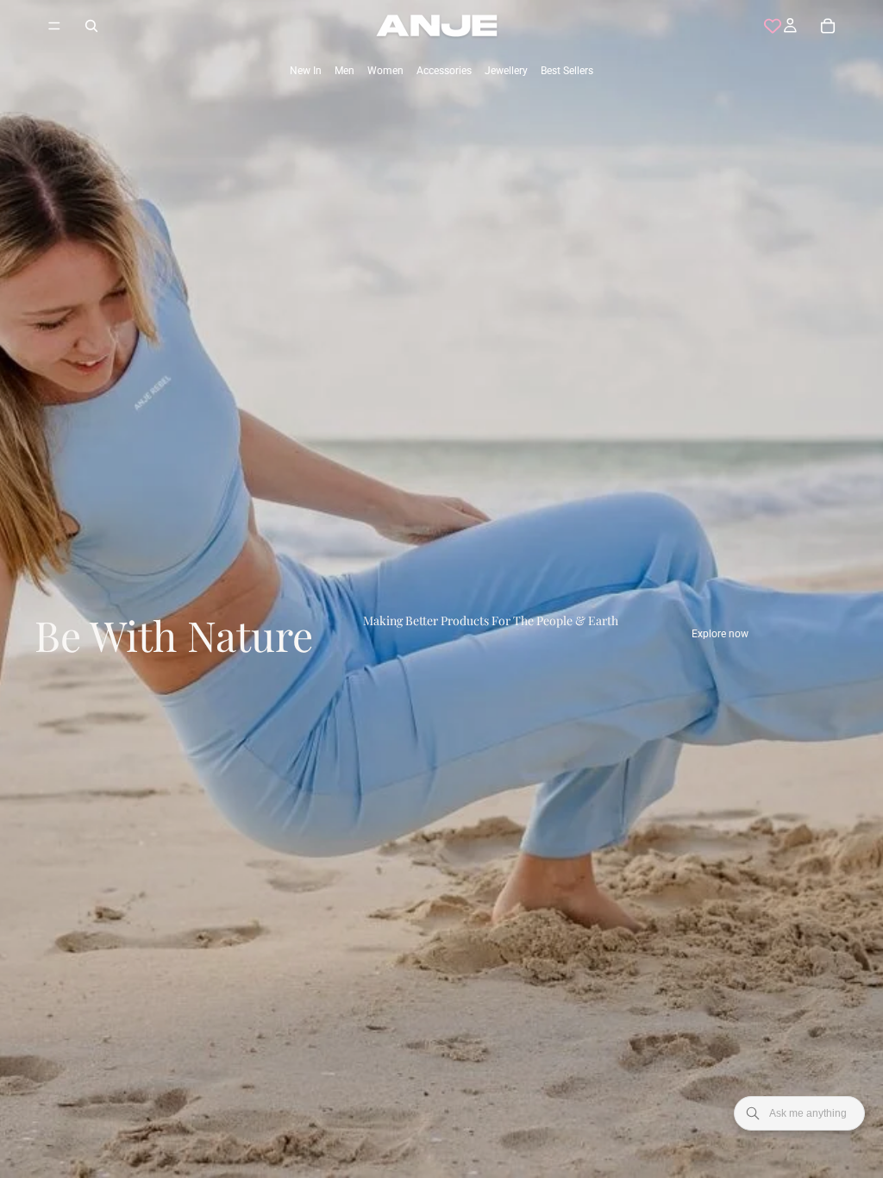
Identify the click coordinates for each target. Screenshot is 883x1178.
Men (344, 71)
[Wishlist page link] (772, 25)
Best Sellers (567, 71)
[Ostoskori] (828, 26)
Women (385, 71)
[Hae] (91, 26)
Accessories (444, 71)
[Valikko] (54, 26)
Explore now (720, 634)
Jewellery (506, 71)
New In (306, 71)
